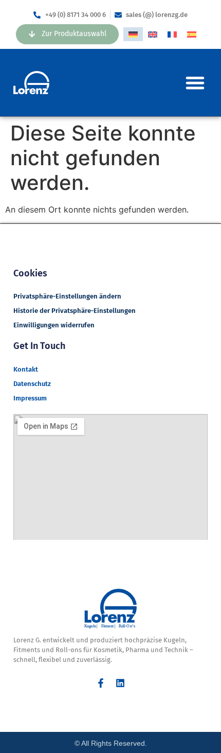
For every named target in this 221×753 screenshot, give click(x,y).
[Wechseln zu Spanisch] (191, 34)
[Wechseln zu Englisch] (152, 34)
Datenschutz (32, 384)
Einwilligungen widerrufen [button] (54, 325)
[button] (195, 82)
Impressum (30, 398)
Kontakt (25, 369)
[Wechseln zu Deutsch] (133, 34)
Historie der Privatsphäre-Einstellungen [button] (74, 310)
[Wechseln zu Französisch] (172, 34)
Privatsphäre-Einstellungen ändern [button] (67, 296)
